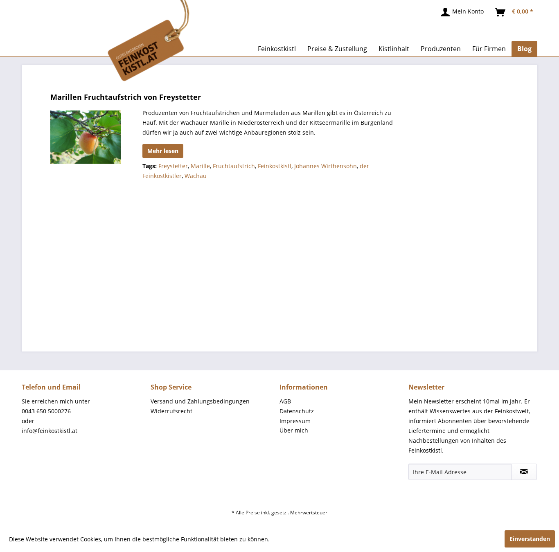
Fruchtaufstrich (234, 166)
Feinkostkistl (274, 166)
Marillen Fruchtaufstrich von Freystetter (125, 97)
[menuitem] (462, 12)
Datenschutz (297, 411)
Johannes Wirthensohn (325, 166)
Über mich (294, 430)
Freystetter (173, 166)
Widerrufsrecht (171, 411)
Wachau (196, 176)
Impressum (295, 421)
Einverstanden (529, 539)
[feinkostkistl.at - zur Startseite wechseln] (121, 41)
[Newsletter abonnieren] (524, 472)
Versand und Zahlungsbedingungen (200, 401)
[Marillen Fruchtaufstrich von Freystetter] (85, 137)
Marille (200, 166)
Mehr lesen (162, 151)
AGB (285, 401)
